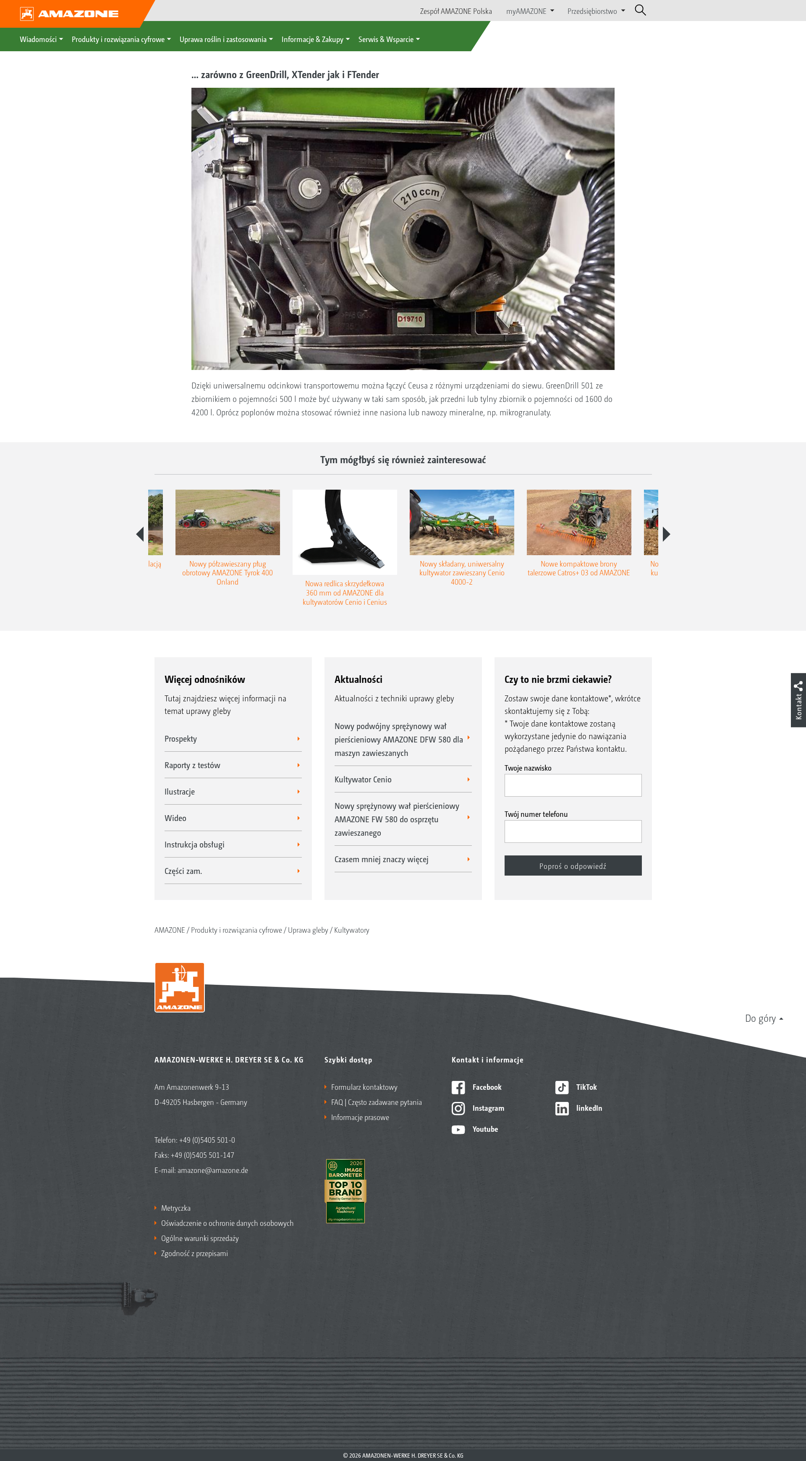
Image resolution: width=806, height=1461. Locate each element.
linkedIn (588, 1107)
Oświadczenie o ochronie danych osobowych (227, 1222)
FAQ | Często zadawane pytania (376, 1101)
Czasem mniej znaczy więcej (382, 859)
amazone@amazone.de (213, 1169)
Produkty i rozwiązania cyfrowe (118, 38)
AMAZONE (169, 929)
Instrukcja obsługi (195, 844)
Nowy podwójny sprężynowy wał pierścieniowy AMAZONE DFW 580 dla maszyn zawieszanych (399, 739)
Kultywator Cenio (363, 779)
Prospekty (181, 738)
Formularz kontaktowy (364, 1086)
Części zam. (183, 870)
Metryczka (176, 1207)
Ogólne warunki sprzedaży (200, 1237)
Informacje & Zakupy (312, 38)
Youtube (484, 1128)
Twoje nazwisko (528, 767)
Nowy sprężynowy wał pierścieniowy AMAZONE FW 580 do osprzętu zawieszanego (397, 819)
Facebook (486, 1086)
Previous (140, 534)
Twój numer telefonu (536, 813)
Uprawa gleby (308, 929)
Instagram (487, 1107)
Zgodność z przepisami (194, 1252)
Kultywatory (351, 929)
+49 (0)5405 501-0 (207, 1139)
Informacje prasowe (360, 1116)
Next (666, 534)
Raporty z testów (192, 765)
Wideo (175, 817)
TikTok (586, 1086)
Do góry (760, 1017)
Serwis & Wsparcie (386, 38)
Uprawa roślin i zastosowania (223, 38)
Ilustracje (180, 791)
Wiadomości (38, 38)
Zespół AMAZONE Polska (456, 10)
